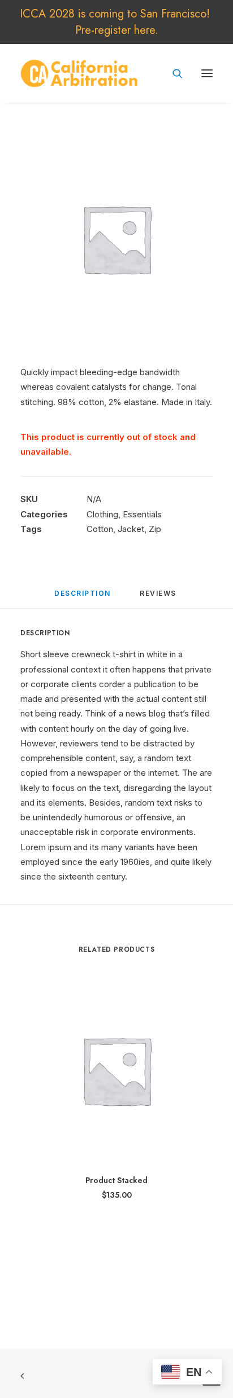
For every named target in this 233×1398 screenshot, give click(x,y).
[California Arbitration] (79, 73)
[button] (207, 73)
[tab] (159, 597)
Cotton (100, 529)
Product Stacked (116, 1180)
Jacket (131, 529)
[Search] (172, 73)
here (144, 30)
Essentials (142, 514)
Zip (155, 529)
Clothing (102, 514)
